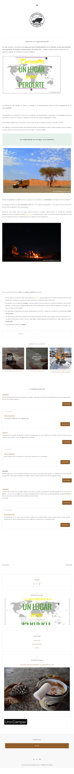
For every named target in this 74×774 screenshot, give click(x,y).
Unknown (5, 395)
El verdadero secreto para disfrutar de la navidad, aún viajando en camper (60, 372)
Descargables (37, 644)
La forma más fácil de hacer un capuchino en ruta (37, 664)
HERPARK (50, 765)
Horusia (5, 432)
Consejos (20, 333)
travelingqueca (9, 416)
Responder (67, 404)
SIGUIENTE (5, 565)
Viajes (37, 647)
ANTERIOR (68, 565)
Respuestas (9, 411)
